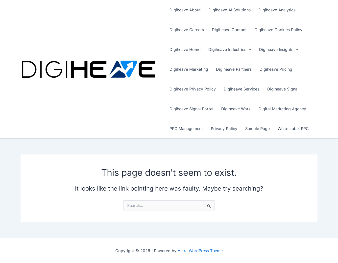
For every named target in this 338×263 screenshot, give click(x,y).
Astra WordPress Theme (200, 250)
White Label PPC (293, 128)
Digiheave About (185, 9)
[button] (248, 49)
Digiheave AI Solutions (230, 9)
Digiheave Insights (276, 49)
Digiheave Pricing (276, 69)
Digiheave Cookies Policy (278, 29)
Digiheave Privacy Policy (192, 89)
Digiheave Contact (229, 29)
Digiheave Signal (282, 89)
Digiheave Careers (186, 29)
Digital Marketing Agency (282, 108)
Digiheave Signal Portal (191, 108)
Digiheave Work (236, 108)
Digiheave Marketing (188, 69)
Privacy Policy (224, 128)
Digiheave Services (241, 89)
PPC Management (186, 128)
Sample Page (257, 128)
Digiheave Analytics (277, 9)
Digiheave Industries (227, 49)
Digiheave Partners (234, 69)
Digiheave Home (184, 49)
